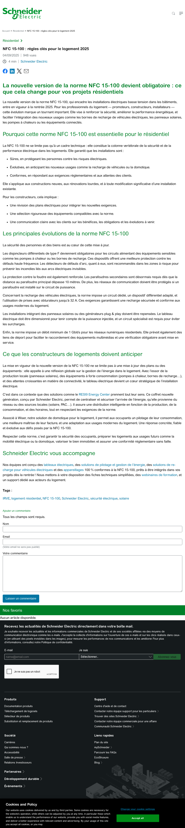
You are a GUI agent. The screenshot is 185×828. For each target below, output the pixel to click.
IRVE (6, 498)
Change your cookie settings (138, 809)
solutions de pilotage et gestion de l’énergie (113, 465)
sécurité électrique (104, 498)
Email (6, 536)
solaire (124, 498)
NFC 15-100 (51, 498)
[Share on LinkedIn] (12, 72)
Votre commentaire (15, 553)
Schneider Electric (34, 61)
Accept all (138, 818)
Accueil (6, 31)
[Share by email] (26, 72)
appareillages (74, 470)
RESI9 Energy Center (94, 394)
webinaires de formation (159, 475)
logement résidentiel (26, 498)
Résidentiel (18, 31)
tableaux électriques (58, 465)
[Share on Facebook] (5, 72)
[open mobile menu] (181, 14)
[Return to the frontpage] (21, 13)
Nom (6, 524)
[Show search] (173, 14)
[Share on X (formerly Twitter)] (19, 72)
